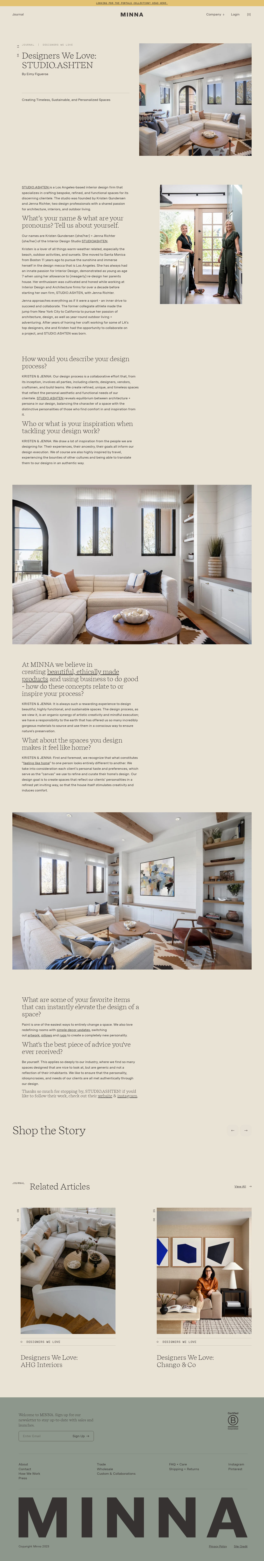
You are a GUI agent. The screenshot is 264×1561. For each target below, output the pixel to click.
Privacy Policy (218, 1546)
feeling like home (36, 763)
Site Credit (241, 1546)
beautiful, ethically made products (70, 675)
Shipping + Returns (184, 1469)
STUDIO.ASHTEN (36, 187)
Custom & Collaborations (116, 1474)
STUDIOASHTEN (94, 241)
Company (213, 14)
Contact (25, 1469)
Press (23, 1478)
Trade (101, 1464)
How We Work (29, 1474)
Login (235, 14)
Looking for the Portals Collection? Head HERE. (132, 3)
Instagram (236, 1464)
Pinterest (235, 1469)
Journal (18, 14)
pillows (46, 1035)
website (105, 1095)
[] (249, 14)
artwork (34, 1035)
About (23, 1464)
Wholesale (105, 1469)
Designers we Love (58, 44)
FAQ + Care (178, 1464)
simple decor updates (73, 1030)
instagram (127, 1095)
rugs (63, 1035)
